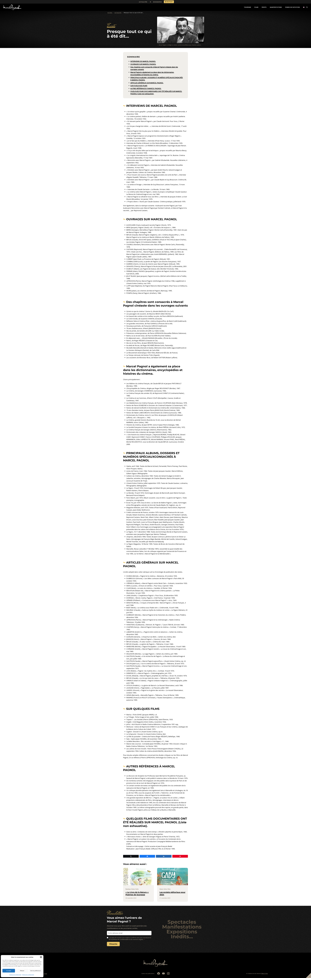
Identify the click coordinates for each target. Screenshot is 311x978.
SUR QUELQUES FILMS (138, 86)
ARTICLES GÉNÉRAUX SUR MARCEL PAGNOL (146, 83)
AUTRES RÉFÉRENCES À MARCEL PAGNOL (145, 88)
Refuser (22, 970)
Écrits (264, 7)
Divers (133, 889)
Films (256, 7)
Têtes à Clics (264, 973)
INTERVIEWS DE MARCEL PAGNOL (143, 61)
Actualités (143, 2)
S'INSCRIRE (113, 944)
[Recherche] (307, 7)
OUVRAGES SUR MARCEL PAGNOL (143, 64)
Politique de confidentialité (15, 974)
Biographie (157, 2)
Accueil (109, 12)
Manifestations (276, 7)
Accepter (8, 970)
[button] (41, 957)
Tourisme (247, 7)
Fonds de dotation (292, 7)
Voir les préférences (35, 970)
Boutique (170, 1)
